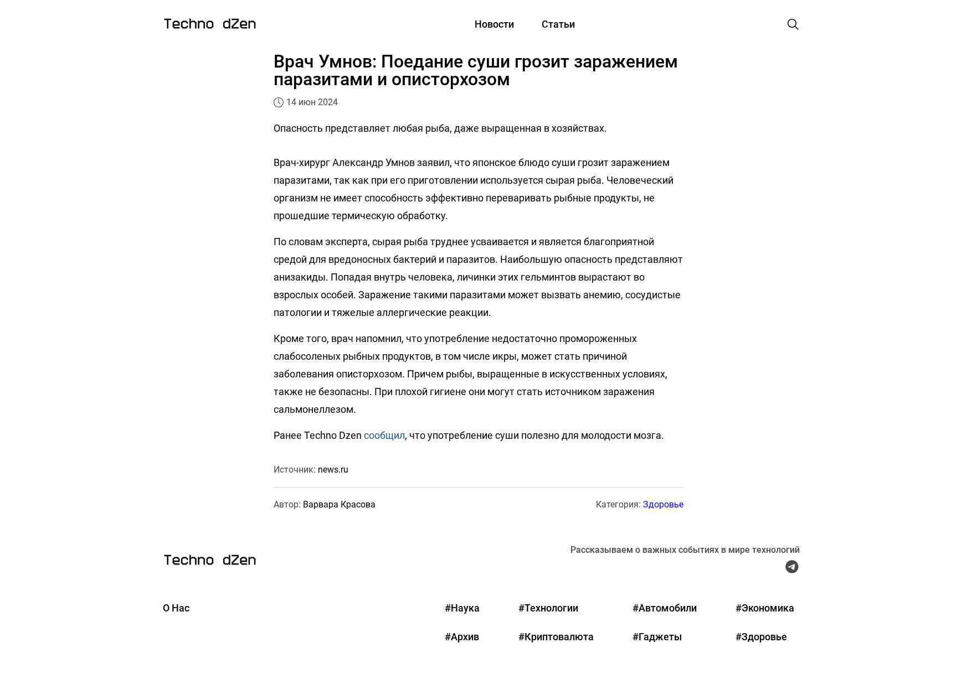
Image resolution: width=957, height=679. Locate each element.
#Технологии (548, 608)
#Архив (462, 636)
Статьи (558, 24)
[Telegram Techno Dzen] (792, 569)
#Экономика (764, 608)
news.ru (333, 469)
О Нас (176, 608)
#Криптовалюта (556, 636)
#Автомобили (664, 608)
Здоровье (663, 504)
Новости (494, 24)
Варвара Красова (339, 504)
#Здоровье (761, 636)
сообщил (384, 435)
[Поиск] (793, 24)
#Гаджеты (657, 636)
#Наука (462, 608)
